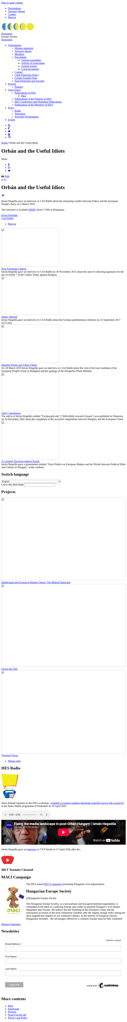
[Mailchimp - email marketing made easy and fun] (103, 988)
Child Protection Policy (27, 75)
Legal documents (30, 69)
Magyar (12, 17)
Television (20, 113)
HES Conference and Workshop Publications (38, 101)
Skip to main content (12, 2)
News (11, 107)
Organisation (14, 45)
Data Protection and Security (29, 81)
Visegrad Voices (9, 755)
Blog (23, 95)
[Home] (17, 30)
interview (32, 849)
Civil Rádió (7, 218)
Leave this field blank (12, 484)
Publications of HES (25, 92)
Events (11, 119)
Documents (20, 57)
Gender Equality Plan (26, 78)
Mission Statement (11, 924)
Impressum (13, 1008)
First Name (11, 956)
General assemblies (31, 60)
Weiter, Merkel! (9, 316)
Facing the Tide (9, 668)
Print (6, 176)
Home (4, 142)
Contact (12, 14)
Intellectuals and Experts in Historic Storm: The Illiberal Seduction (35, 582)
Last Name (11, 968)
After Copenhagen (11, 413)
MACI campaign (53, 884)
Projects (12, 84)
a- (2, 179)
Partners (19, 87)
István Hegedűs (9, 215)
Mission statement (24, 48)
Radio (18, 110)
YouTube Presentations (27, 116)
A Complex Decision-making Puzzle (20, 461)
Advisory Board (16, 11)
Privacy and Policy (18, 1017)
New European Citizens (13, 268)
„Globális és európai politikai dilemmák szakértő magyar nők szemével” (86, 803)
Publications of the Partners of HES (33, 98)
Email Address (13, 944)
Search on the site (17, 1014)
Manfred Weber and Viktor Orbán (19, 365)
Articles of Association (33, 63)
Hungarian (6, 33)
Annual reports (29, 66)
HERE (32, 209)
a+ (5, 179)
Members (19, 54)
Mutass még (14, 761)
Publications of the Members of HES (34, 104)
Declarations (14, 8)
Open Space (14, 90)
